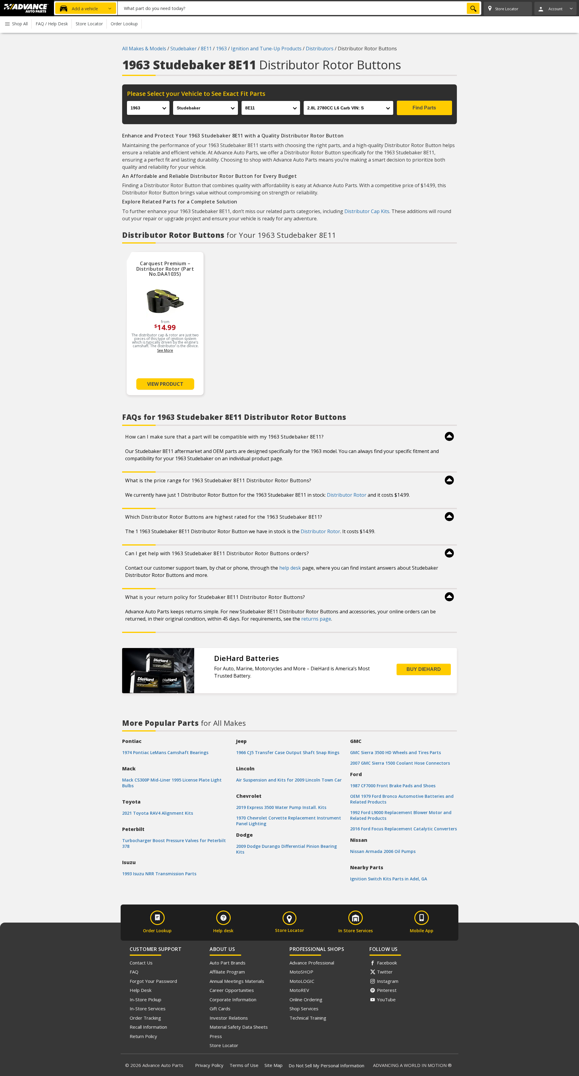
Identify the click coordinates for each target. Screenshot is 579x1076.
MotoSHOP (301, 972)
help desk (290, 568)
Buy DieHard (424, 669)
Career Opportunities (232, 990)
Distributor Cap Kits (366, 211)
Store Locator (224, 1045)
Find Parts (424, 107)
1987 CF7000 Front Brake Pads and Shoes (392, 785)
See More (165, 350)
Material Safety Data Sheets (239, 1027)
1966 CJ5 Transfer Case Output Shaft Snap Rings (287, 752)
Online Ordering (306, 999)
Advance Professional (312, 963)
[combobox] (299, 8)
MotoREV (299, 990)
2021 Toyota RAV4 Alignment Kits (157, 813)
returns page (316, 618)
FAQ (134, 972)
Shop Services (304, 1008)
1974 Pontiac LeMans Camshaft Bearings (165, 752)
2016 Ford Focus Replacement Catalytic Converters (403, 829)
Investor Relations (229, 1018)
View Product (165, 384)
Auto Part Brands (227, 963)
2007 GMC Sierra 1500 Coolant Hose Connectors (400, 763)
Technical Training (308, 1018)
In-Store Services (148, 1008)
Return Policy (143, 1036)
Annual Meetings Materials (237, 981)
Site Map (273, 1065)
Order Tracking (145, 1018)
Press (216, 1036)
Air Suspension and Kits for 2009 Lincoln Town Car (289, 780)
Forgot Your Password (153, 981)
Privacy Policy (209, 1065)
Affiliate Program (227, 972)
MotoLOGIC (302, 981)
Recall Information (148, 1027)
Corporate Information (233, 999)
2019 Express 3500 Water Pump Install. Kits (281, 807)
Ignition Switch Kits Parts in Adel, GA (388, 879)
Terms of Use (243, 1065)
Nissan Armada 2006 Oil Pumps (383, 851)
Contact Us (141, 963)
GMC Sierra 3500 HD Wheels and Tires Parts (395, 752)
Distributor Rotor (346, 495)
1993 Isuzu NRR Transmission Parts (159, 873)
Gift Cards (220, 1008)
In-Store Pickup (145, 999)
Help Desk (140, 990)
